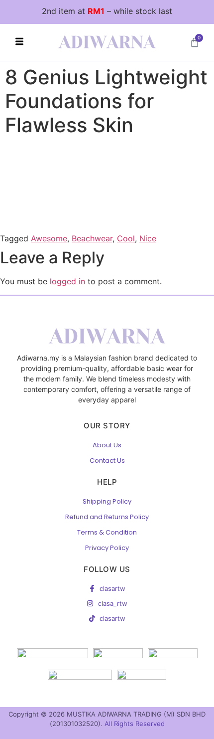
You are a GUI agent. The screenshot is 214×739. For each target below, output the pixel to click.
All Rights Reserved (135, 724)
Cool (126, 238)
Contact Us (107, 460)
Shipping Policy (107, 501)
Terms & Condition (107, 532)
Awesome (49, 238)
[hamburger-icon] (19, 42)
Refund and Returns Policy (107, 517)
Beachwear (92, 238)
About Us (107, 445)
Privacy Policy (107, 548)
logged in (67, 281)
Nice (147, 238)
